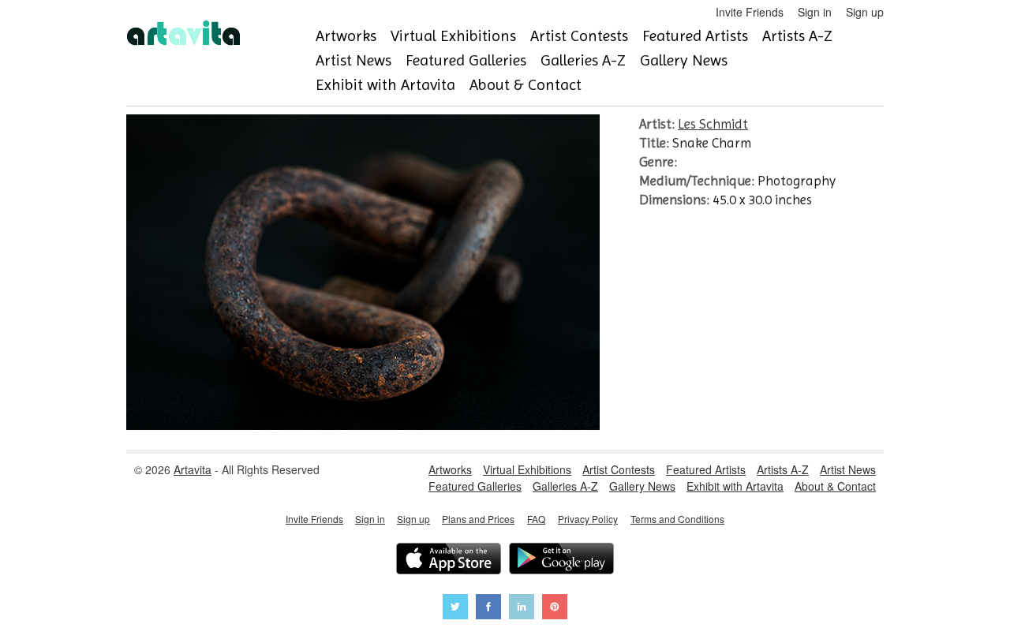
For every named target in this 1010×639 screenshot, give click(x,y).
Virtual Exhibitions (453, 36)
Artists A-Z (797, 36)
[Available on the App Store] (448, 560)
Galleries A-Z (583, 60)
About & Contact (525, 85)
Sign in (815, 12)
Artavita (192, 469)
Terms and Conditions (677, 518)
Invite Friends (750, 12)
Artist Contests (579, 36)
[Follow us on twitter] (455, 608)
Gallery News (684, 60)
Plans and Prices (478, 518)
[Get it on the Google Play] (561, 560)
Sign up (865, 12)
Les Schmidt (713, 124)
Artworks (346, 36)
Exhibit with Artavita (385, 85)
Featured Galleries (466, 60)
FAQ (536, 518)
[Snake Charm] (363, 425)
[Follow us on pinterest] (554, 608)
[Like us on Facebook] (488, 608)
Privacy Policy (588, 518)
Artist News (353, 60)
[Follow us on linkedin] (521, 608)
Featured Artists (695, 36)
